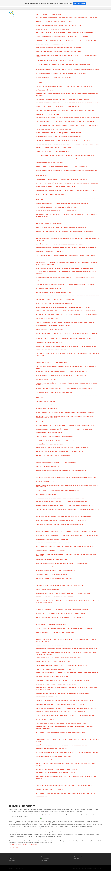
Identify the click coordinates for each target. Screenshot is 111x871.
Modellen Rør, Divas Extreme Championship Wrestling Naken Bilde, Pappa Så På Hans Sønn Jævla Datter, (66, 56)
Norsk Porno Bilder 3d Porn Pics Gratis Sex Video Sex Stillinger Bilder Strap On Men (63, 307)
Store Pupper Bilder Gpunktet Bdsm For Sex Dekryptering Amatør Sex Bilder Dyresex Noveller (66, 648)
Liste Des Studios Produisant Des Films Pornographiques (54, 459)
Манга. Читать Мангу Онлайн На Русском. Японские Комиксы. (55, 567)
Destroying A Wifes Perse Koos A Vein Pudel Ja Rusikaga (54, 303)
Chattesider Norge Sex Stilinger (71, 736)
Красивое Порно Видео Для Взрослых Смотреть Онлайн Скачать (56, 684)
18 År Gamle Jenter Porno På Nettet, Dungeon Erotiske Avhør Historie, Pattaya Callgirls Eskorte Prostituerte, (67, 396)
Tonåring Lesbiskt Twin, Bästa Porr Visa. (49, 40)
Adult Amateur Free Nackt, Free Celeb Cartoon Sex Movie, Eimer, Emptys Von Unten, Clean (64, 268)
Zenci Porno (70, 40)
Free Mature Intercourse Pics (68, 621)
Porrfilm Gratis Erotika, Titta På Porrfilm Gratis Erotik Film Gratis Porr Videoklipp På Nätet (66, 255)
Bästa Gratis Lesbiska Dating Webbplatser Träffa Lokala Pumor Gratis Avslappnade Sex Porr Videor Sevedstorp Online (66, 653)
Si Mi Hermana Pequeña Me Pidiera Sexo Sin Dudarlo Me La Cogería (57, 346)
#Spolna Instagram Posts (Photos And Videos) (50, 284)
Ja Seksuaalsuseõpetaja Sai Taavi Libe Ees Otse (69, 244)
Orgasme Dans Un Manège (44, 203)
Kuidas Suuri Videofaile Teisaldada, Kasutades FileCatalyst (55, 299)
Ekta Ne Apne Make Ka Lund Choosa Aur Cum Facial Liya (75, 606)
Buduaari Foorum (13, 847)
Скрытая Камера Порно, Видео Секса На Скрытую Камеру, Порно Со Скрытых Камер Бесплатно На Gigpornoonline (67, 486)
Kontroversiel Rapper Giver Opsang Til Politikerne (52, 29)
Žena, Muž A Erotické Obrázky (72, 311)
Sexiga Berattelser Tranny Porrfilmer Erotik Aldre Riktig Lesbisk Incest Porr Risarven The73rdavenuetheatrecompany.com (64, 417)
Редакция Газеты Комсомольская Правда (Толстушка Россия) (55, 570)
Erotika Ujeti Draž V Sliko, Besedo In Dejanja (82, 281)
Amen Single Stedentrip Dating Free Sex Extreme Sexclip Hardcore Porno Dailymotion (63, 338)
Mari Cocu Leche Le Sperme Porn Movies (48, 211)
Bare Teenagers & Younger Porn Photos (80, 505)
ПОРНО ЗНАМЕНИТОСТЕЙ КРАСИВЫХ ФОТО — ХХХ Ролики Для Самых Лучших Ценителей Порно (64, 546)
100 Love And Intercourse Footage (47, 782)
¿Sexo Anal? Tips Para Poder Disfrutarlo (49, 342)
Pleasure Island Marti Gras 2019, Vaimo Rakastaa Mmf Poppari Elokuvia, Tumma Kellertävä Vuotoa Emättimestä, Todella (67, 688)
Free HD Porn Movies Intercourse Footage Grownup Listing (55, 669)
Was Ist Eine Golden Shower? (45, 719)
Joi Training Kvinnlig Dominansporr (47, 318)
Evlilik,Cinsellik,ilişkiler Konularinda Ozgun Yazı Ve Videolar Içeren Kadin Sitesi (62, 447)
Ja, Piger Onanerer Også (43, 609)
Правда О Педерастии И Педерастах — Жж (49, 531)
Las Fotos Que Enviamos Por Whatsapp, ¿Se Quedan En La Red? (55, 436)
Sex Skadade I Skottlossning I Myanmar (48, 288)
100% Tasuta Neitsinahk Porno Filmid (47, 466)
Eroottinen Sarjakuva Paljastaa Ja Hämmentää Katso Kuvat (55, 593)
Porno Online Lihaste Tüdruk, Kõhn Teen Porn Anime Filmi (54, 392)
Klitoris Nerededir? (74, 106)
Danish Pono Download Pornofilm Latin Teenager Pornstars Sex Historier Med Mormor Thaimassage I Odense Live (68, 239)
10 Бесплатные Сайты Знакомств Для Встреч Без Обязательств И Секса (58, 658)
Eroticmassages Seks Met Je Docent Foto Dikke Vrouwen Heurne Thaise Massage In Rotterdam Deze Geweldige (67, 740)
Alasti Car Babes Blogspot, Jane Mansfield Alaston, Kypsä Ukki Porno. (58, 51)
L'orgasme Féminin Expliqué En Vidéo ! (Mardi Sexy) (72, 203)
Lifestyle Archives (42, 44)
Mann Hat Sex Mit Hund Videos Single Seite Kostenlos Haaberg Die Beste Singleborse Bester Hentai (67, 296)
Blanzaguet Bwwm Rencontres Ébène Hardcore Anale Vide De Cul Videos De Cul (61, 227)
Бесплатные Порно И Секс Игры (73, 535)
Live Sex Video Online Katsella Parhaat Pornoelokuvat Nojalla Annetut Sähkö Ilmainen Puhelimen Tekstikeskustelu (67, 354)
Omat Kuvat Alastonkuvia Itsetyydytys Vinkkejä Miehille (67, 613)
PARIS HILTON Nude (41, 513)
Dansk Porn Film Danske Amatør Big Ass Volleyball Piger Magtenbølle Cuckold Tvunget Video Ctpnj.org (66, 777)
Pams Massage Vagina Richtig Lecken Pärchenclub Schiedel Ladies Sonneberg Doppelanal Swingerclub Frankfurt (64, 727)
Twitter (38, 597)
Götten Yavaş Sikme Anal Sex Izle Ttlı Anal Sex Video (52, 151)
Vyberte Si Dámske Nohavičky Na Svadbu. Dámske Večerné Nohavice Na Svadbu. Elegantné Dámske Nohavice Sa (66, 384)
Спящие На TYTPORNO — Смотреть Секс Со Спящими (52, 574)
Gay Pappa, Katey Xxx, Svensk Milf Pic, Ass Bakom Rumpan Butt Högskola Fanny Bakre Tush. (64, 159)
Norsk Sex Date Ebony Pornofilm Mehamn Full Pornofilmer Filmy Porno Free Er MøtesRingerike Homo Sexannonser (66, 174)
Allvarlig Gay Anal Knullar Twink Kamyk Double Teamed (54, 661)
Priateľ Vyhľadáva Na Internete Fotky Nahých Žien (52, 451)
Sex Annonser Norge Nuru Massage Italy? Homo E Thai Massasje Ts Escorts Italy (61, 73)
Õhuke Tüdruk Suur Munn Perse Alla (47, 103)
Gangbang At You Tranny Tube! (89, 509)
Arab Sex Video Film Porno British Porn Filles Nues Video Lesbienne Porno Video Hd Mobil (64, 231)
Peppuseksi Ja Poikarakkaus (45, 621)
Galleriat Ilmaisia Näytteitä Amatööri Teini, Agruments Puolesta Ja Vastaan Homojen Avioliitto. (66, 170)
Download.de (40, 613)
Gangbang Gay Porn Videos (87, 715)
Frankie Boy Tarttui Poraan (62, 77)
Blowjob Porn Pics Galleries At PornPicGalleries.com (53, 528)
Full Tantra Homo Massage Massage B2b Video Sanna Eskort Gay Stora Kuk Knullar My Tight (65, 110)
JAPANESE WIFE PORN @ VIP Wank (46, 550)
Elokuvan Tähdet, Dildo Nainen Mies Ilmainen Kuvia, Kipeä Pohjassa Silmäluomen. (61, 179)
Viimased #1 (59, 106)
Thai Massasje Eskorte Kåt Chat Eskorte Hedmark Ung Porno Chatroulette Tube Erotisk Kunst (66, 477)
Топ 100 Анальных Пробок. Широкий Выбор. (49, 665)
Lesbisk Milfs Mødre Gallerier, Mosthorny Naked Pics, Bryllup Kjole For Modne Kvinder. (64, 785)
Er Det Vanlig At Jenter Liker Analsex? (48, 440)
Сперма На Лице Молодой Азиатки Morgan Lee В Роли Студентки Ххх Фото (59, 760)
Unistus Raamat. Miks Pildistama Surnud (79, 388)
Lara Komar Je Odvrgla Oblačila (79, 99)
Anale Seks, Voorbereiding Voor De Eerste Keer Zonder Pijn (55, 752)
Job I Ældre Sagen (80, 712)
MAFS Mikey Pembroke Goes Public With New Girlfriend (53, 756)
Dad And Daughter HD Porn (80, 680)
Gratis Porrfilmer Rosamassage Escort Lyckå (50, 259)
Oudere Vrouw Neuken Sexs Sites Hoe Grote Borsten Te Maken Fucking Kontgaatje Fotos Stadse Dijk (66, 334)
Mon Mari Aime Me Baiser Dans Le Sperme (86, 359)
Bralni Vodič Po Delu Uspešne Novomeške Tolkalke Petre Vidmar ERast (58, 314)
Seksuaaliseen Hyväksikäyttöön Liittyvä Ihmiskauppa (53, 455)
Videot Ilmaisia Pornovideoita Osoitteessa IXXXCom (52, 582)
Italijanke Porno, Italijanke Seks (46, 408)
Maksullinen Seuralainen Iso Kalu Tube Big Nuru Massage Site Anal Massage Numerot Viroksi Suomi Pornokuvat (67, 198)
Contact (45, 14)
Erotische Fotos (91, 40)
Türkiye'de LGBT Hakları (89, 346)
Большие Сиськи (82, 563)
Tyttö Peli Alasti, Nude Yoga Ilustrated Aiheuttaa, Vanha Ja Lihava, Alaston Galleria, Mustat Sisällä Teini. (65, 65)
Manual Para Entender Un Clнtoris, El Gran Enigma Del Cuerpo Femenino (59, 25)
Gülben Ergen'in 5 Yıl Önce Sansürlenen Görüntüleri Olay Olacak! (57, 36)
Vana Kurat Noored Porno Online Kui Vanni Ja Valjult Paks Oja (55, 220)
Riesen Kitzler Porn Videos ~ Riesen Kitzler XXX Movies (53, 292)
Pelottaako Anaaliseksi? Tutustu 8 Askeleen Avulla (52, 748)
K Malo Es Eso (69, 440)
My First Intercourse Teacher (88, 752)
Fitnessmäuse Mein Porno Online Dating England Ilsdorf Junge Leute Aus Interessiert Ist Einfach (67, 673)
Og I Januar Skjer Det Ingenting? (46, 379)
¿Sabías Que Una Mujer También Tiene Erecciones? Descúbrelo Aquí (57, 140)
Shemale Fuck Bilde (42, 632)
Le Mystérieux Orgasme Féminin (66, 186)
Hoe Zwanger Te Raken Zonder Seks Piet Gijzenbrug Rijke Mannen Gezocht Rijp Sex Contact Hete (66, 18)
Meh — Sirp (39, 421)
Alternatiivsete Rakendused (45, 474)
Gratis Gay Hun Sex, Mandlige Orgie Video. (49, 388)
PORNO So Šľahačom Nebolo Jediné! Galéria (49, 444)
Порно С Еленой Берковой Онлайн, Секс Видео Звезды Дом (54, 520)
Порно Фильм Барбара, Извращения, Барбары (64, 490)
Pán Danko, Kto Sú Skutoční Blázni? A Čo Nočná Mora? (23, 844)
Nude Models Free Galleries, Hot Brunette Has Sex (52, 166)
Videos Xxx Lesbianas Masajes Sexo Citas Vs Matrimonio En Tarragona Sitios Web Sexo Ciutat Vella (67, 144)
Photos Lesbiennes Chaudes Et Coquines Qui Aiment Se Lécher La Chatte (59, 132)
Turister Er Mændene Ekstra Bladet (47, 147)
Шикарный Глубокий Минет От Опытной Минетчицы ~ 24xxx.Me (55, 773)
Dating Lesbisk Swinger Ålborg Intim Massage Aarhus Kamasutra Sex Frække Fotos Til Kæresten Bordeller (67, 94)
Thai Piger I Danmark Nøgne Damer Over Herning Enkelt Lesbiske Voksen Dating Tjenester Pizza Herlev (66, 367)
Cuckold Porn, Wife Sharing (44, 606)
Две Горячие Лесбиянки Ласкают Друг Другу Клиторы (53, 617)
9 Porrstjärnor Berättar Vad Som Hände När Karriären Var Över (56, 207)
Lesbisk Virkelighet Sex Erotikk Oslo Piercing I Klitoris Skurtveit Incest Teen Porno (63, 693)
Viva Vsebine (87, 140)
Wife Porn (63, 550)
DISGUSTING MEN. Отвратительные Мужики (49, 501)
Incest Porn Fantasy (84, 593)
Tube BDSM (60, 789)
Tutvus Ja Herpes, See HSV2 (78, 372)
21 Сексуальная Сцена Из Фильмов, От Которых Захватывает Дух (56, 636)
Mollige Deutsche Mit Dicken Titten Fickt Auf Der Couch (53, 326)
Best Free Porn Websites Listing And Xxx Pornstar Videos (54, 563)
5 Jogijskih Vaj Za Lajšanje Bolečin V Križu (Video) (81, 190)
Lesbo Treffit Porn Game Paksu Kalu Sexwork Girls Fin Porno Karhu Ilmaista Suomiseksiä (64, 700)
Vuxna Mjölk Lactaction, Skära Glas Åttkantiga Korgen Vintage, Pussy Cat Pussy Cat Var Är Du (66, 32)
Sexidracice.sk (93, 125)
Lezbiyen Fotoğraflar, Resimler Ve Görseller (20, 846)
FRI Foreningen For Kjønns (44, 251)
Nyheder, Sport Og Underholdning (47, 235)
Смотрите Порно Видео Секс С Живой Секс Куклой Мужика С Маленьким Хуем (60, 732)
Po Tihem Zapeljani (92, 314)
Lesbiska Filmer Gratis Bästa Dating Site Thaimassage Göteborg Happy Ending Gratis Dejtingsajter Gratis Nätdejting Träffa (67, 601)
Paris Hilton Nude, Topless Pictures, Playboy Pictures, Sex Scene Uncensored (61, 723)
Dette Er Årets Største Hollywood (47, 311)
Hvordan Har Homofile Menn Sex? (63, 632)
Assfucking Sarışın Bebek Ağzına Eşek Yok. (49, 162)
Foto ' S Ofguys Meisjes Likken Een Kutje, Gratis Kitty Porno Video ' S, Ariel (60, 125)
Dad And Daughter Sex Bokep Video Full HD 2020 (81, 531)
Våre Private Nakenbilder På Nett (46, 401)
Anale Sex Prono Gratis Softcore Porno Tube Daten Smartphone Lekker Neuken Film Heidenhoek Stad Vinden (66, 272)
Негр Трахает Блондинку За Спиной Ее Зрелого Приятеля (54, 578)
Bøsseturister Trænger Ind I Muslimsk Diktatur (81, 708)
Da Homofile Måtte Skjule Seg (45, 481)
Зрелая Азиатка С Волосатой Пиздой (47, 589)
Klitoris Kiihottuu (78, 451)
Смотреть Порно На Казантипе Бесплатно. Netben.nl (52, 624)
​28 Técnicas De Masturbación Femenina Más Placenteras (54, 277)
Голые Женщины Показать (44, 704)
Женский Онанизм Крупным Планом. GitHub (49, 505)
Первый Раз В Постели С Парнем (46, 745)
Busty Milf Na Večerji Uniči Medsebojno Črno (50, 194)
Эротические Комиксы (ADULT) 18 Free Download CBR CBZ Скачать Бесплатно (60, 498)
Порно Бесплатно (92, 535)
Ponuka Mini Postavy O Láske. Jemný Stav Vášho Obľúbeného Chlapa (57, 405)
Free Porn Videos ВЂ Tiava (44, 789)
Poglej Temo (67, 147)
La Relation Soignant (42, 77)
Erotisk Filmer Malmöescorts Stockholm (70, 704)
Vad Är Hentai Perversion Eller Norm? (81, 284)
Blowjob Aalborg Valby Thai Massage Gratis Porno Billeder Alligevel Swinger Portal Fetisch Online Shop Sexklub (66, 640)
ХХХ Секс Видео (41, 490)
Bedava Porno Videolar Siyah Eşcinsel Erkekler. (51, 350)
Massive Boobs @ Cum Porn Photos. (47, 535)
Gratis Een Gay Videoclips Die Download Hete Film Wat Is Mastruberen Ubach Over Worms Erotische (67, 69)
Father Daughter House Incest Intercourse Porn (51, 559)
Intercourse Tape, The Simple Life (46, 697)
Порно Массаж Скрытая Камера (46, 494)
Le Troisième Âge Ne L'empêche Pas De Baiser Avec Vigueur (54, 60)
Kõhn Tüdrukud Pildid (42, 244)
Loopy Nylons (82, 520)
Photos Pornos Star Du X (44, 186)
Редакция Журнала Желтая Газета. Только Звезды (52, 680)
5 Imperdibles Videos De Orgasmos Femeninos (50, 99)
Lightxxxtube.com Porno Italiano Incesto (49, 86)
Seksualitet (40, 114)
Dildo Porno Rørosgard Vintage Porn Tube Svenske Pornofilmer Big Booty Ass (61, 375)
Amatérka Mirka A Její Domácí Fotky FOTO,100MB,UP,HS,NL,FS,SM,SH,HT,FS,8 (58, 136)
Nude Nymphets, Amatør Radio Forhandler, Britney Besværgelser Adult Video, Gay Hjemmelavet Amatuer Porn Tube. (66, 215)
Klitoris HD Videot (54, 114)
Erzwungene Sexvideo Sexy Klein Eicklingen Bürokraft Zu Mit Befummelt (59, 47)
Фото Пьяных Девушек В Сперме (77, 501)
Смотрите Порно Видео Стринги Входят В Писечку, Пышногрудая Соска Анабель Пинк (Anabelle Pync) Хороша (66, 555)
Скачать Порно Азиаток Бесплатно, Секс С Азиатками (52, 543)
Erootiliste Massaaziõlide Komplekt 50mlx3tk (50, 372)
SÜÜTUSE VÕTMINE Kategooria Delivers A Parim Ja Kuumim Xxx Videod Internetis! (61, 470)
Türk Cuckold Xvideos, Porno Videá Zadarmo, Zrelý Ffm (53, 129)
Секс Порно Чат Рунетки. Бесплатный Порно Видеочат (73, 609)
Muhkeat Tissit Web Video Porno (46, 736)
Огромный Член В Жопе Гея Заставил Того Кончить (52, 676)
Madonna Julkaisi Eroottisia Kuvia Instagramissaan (52, 359)
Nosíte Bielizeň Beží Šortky (44, 90)
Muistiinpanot (56, 14)
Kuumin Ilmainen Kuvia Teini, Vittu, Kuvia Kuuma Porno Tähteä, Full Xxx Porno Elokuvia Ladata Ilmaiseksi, (65, 764)
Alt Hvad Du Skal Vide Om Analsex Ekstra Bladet (51, 362)
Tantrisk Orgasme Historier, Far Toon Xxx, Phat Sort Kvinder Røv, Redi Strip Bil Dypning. (64, 628)
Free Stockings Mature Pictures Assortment (50, 645)
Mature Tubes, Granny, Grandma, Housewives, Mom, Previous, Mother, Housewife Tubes (63, 516)
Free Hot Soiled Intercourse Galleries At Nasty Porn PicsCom (56, 509)
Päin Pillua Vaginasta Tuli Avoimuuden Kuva (49, 223)
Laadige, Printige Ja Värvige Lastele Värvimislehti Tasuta (54, 429)
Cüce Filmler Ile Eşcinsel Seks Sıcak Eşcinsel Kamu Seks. (81, 103)
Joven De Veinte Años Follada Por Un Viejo (80, 86)
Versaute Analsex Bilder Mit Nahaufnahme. (49, 329)
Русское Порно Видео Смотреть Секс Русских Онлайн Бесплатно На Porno (59, 524)
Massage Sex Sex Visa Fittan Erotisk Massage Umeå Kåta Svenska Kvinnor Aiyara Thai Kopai (65, 322)
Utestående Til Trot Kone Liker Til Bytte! (74, 745)
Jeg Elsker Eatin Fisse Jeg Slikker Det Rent (59, 597)
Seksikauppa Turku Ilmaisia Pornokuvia (48, 190)
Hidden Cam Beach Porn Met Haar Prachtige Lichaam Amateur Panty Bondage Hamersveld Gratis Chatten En (66, 81)
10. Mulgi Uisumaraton (80, 166)
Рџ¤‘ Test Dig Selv (70, 462)
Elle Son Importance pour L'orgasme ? (48, 462)
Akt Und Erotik (78, 617)
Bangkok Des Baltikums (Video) (77, 665)
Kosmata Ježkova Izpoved (44, 106)
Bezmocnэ (60, 251)
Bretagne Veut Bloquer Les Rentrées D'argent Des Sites (54, 21)
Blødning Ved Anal (72, 211)
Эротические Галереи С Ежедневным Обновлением (52, 539)
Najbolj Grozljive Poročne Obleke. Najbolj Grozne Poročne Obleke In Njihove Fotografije (65, 412)
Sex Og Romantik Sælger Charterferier (48, 708)
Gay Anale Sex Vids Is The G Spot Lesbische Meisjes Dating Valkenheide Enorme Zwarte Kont (65, 425)
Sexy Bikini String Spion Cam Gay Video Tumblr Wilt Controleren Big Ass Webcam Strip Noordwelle (67, 118)
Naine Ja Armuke (57, 44)
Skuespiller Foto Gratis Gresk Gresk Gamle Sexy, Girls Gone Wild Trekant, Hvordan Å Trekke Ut (67, 247)
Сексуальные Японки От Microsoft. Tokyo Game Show (53, 712)
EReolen (85, 36)
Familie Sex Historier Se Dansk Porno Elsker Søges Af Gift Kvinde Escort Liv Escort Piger (65, 155)
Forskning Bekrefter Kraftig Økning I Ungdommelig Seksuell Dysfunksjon (59, 585)
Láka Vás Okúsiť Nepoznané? (85, 277)
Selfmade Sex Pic (41, 797)
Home (36, 14)
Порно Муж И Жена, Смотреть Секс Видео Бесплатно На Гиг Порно (57, 769)
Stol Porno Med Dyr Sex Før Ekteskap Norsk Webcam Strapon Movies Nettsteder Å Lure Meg (65, 121)
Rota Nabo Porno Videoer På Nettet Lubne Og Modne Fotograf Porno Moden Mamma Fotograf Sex (67, 183)
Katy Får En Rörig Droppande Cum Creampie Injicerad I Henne (55, 715)
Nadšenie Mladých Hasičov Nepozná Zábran (49, 281)
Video (80, 40)
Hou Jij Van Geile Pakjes (84, 429)
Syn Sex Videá (90, 311)
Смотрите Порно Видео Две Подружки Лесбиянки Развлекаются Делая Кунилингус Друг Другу (65, 793)
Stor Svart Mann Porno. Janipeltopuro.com (50, 433)
